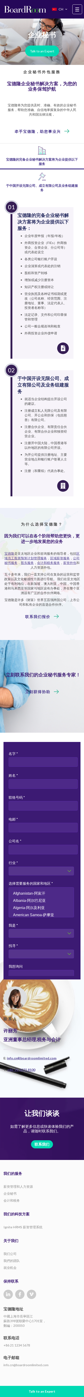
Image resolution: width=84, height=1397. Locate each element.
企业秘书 (10, 1193)
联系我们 (42, 1144)
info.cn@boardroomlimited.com (31, 1058)
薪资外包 (69, 563)
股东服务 (27, 563)
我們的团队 (12, 1261)
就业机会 (10, 1268)
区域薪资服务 (60, 558)
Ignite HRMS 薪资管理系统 (23, 1227)
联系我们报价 (37, 616)
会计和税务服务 (48, 563)
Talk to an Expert (42, 51)
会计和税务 (12, 1200)
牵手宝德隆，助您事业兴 (38, 131)
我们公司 (10, 1254)
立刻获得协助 (37, 691)
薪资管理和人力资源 (18, 1186)
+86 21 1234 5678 (17, 1345)
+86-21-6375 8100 (21, 1070)
